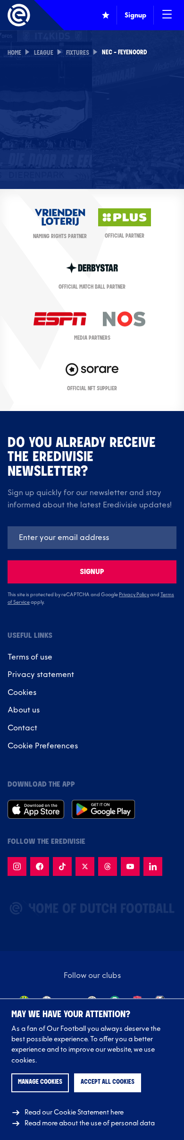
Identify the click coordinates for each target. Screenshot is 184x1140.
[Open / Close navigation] (167, 15)
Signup (92, 571)
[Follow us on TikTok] (62, 866)
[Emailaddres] (92, 537)
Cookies (22, 692)
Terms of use (30, 657)
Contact (22, 728)
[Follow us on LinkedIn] (152, 866)
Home (14, 53)
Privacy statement (41, 674)
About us (24, 710)
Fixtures (77, 53)
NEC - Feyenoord (124, 53)
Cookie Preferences (43, 746)
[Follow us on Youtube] (130, 866)
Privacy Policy (134, 594)
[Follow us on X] (84, 866)
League (43, 53)
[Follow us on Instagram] (17, 866)
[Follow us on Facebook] (39, 866)
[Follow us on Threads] (107, 866)
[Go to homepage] (19, 15)
